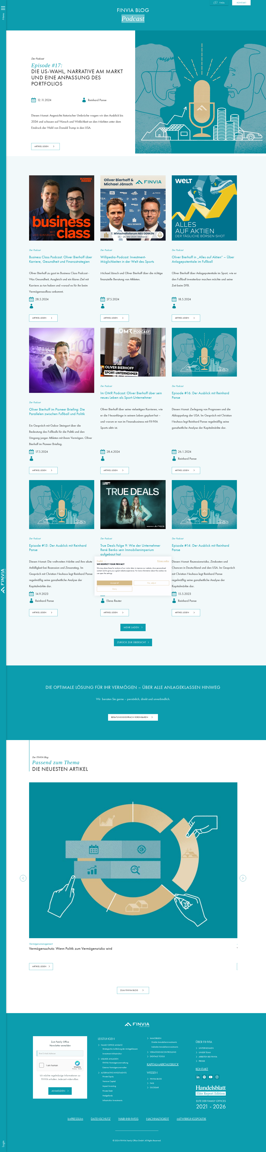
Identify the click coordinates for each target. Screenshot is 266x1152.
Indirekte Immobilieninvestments (164, 1047)
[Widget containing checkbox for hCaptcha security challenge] (60, 1065)
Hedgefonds (108, 1095)
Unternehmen (206, 1048)
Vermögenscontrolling (163, 1052)
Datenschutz (101, 1119)
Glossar (154, 1087)
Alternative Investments (114, 1072)
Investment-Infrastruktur (112, 1053)
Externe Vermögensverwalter (115, 1067)
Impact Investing (109, 1086)
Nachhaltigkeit (157, 1119)
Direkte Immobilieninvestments (164, 1042)
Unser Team (205, 1052)
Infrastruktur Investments (112, 1100)
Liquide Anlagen (109, 1059)
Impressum (75, 1119)
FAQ (152, 1083)
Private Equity (108, 1076)
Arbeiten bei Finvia (208, 1056)
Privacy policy (163, 561)
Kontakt (202, 1069)
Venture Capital (109, 1081)
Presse (202, 1061)
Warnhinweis (128, 1119)
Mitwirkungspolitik (191, 1119)
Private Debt (108, 1091)
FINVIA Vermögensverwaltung (115, 1062)
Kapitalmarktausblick (163, 1064)
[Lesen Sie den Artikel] (61, 207)
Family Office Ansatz (112, 1045)
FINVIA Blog (156, 1079)
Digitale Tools (157, 1056)
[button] (101, 561)
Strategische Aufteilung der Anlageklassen (120, 1049)
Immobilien (155, 1038)
